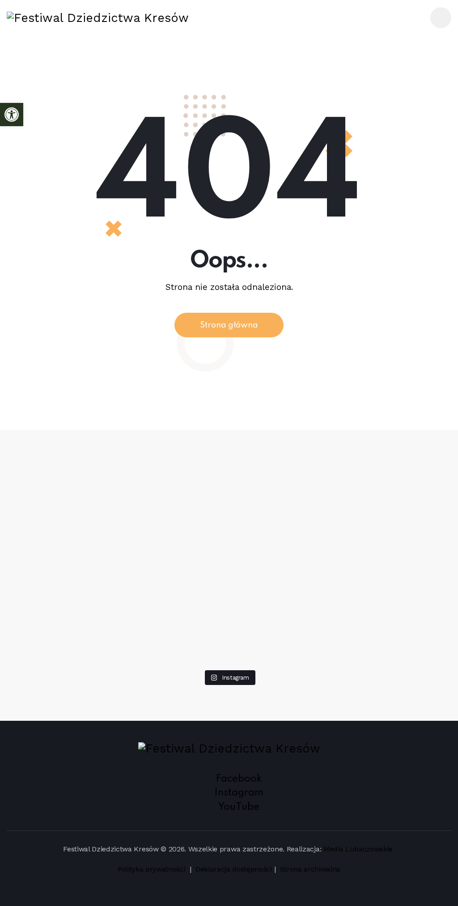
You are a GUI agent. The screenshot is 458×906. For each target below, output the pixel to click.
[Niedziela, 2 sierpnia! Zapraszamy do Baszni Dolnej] (50, 462)
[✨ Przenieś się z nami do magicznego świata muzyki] (139, 547)
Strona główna (229, 325)
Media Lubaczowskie (358, 849)
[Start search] (412, 19)
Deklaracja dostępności (233, 869)
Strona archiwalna (310, 869)
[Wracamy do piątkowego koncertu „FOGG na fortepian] (318, 501)
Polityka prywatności (152, 869)
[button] (11, 114)
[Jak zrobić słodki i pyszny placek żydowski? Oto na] (229, 456)
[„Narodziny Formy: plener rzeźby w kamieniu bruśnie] (408, 495)
